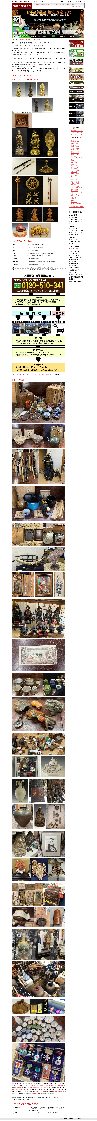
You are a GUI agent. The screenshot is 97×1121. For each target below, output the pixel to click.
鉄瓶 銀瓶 (20, 1087)
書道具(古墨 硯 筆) (34, 1087)
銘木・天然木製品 (76, 186)
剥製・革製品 (74, 194)
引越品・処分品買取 (76, 132)
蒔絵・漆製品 (74, 191)
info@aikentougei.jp (75, 248)
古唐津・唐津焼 (75, 153)
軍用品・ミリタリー (76, 195)
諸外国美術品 (74, 200)
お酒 (55, 1093)
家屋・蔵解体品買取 (76, 134)
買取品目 (43, 4)
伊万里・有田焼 (75, 154)
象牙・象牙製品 (75, 175)
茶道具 (57, 1085)
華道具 (72, 164)
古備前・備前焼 (75, 146)
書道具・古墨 (74, 167)
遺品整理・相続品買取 (77, 131)
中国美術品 (33, 1093)
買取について (22, 374)
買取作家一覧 (74, 143)
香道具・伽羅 (74, 165)
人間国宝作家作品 (76, 142)
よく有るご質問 (55, 4)
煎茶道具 (62, 1085)
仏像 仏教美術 (40, 1091)
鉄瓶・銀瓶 (74, 162)
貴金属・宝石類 (75, 181)
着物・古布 (74, 168)
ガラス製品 (74, 178)
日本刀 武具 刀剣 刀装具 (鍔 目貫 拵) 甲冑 (41, 1085)
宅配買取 (49, 374)
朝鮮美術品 (74, 198)
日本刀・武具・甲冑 (76, 157)
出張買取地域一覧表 (76, 207)
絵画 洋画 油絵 (17, 1089)
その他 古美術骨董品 (76, 203)
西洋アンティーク (76, 176)
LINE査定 (41, 374)
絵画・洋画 (74, 172)
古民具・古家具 (75, 170)
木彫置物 (73, 184)
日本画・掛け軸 (75, 173)
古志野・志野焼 (75, 151)
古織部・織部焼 (75, 149)
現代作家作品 (74, 140)
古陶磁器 (73, 145)
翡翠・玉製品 (74, 180)
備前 (29, 1083)
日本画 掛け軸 (26, 1089)
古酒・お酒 (74, 202)
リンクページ (68, 4)
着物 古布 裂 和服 (46, 1087)
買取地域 (48, 4)
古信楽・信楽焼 (75, 148)
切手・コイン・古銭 (76, 192)
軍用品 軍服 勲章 (58, 1091)
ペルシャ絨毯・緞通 (76, 187)
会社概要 (61, 4)
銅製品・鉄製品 (75, 183)
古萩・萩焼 (74, 156)
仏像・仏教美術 (75, 189)
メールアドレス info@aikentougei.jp (77, 5)
